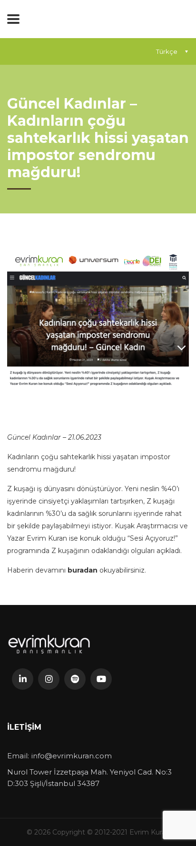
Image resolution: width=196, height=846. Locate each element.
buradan (83, 570)
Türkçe (166, 51)
